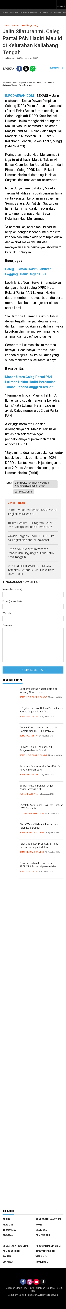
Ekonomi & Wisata (28, 813)
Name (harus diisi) (12, 589)
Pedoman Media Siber (48, 1245)
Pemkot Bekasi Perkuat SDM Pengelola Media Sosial (35, 748)
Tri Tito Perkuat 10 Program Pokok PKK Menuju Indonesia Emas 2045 (30, 525)
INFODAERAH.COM (19, 96)
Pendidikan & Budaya (36, 697)
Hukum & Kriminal (35, 833)
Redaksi (51, 1288)
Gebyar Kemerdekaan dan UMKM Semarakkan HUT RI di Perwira (38, 729)
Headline (8, 1224)
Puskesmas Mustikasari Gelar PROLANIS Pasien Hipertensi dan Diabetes (38, 866)
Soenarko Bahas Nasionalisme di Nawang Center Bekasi (38, 690)
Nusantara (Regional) (16, 1245)
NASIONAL (14, 12)
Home (22, 697)
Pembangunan (11, 1251)
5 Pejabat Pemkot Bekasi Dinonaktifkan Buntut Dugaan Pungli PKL (41, 710)
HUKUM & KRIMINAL (29, 12)
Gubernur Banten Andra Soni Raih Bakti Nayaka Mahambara (41, 768)
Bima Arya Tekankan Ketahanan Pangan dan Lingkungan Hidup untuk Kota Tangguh (31, 553)
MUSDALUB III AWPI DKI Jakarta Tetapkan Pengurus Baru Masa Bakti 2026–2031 (31, 570)
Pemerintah (32, 716)
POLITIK (57, 12)
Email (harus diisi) (12, 601)
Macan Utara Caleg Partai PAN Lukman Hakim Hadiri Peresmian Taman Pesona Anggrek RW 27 (30, 382)
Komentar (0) (56, 68)
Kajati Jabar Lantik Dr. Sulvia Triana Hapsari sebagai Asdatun (38, 845)
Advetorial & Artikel (49, 1219)
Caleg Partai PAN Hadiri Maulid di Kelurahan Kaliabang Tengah (32, 484)
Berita (22, 794)
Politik (7, 1256)
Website (7, 613)
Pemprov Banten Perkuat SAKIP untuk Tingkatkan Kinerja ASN (32, 511)
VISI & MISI (41, 1256)
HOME (5, 12)
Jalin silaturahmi (23, 491)
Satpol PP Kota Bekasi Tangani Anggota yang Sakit (36, 787)
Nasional (41, 1229)
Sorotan (8, 1235)
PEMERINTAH (46, 12)
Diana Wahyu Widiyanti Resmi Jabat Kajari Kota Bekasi (39, 826)
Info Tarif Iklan (45, 1251)
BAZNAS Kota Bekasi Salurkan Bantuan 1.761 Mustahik (41, 807)
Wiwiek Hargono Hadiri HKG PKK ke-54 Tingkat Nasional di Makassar (31, 538)
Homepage (42, 1261)
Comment (8, 625)
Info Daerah (10, 1229)
